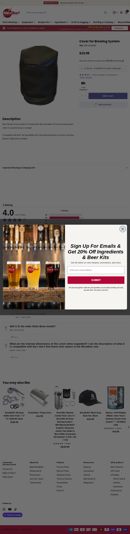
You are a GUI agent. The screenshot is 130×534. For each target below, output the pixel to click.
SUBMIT (96, 280)
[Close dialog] (123, 229)
